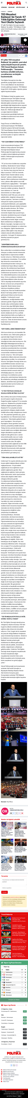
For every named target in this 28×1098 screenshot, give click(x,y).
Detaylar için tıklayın (14, 999)
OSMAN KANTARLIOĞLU (16, 810)
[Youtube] (22, 813)
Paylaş (4, 55)
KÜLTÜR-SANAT (20, 7)
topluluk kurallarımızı (15, 897)
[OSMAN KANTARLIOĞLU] (4, 811)
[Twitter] (16, 813)
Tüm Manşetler (6, 1078)
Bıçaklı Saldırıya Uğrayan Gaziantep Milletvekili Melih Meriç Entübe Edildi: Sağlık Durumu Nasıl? (21, 849)
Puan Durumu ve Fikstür (8, 1076)
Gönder (4, 892)
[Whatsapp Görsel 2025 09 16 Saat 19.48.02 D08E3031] (14, 789)
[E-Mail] (11, 813)
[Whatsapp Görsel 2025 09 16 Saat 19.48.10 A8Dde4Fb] (14, 708)
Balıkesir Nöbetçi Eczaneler (9, 1069)
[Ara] (26, 3)
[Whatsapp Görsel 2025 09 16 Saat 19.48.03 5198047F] (14, 724)
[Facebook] (13, 813)
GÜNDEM (4, 7)
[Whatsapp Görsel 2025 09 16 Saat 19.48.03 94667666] (14, 738)
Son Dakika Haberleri (8, 1079)
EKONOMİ (11, 7)
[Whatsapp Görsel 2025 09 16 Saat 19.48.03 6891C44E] (14, 772)
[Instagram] (19, 813)
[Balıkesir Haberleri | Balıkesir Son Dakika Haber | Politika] (13, 2)
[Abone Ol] (26, 55)
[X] (14, 1065)
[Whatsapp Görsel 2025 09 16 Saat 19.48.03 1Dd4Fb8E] (14, 754)
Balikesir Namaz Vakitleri (9, 1073)
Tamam (19, 1096)
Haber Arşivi (6, 1081)
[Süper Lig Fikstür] (26, 1005)
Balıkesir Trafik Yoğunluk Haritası (11, 1074)
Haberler (3, 11)
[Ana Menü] (1, 2)
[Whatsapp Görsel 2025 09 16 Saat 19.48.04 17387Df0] (14, 690)
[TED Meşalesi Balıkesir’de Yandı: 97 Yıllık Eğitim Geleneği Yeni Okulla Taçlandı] (14, 45)
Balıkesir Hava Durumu (8, 1071)
